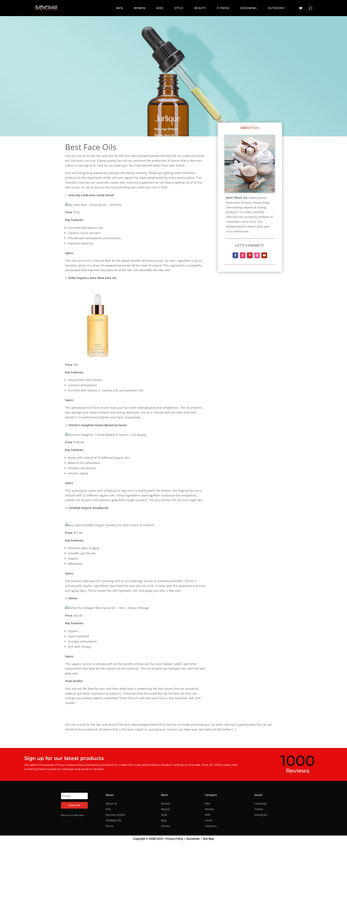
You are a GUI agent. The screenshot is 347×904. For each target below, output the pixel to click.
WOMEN (139, 8)
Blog (164, 820)
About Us (111, 803)
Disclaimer (193, 838)
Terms (109, 826)
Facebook (260, 803)
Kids (207, 814)
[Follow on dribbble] (257, 255)
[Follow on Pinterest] (250, 255)
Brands (165, 803)
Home (208, 820)
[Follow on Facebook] (235, 255)
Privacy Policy (174, 838)
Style (164, 814)
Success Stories (115, 814)
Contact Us (113, 820)
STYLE (178, 8)
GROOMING (248, 8)
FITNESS (223, 8)
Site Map (208, 838)
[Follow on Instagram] (242, 255)
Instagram (260, 814)
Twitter (258, 809)
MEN (119, 8)
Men (207, 803)
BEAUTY (200, 8)
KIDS (159, 8)
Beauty (165, 809)
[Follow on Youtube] (264, 255)
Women (209, 809)
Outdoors (211, 826)
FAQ (108, 809)
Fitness (165, 826)
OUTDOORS (276, 8)
